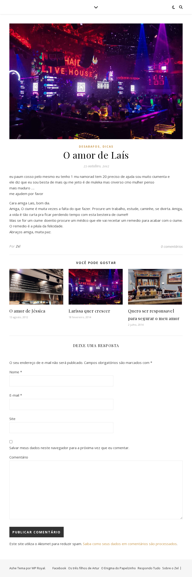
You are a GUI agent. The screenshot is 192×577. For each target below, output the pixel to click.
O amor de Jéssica (27, 311)
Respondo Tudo (149, 568)
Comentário (18, 457)
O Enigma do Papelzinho (118, 568)
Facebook (59, 568)
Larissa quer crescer (89, 311)
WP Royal (38, 568)
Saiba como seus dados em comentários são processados (130, 543)
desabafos (89, 147)
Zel (18, 246)
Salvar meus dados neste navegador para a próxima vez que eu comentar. (69, 447)
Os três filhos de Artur (83, 568)
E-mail (15, 395)
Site (12, 418)
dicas (108, 147)
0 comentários (172, 246)
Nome (15, 372)
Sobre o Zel (170, 568)
